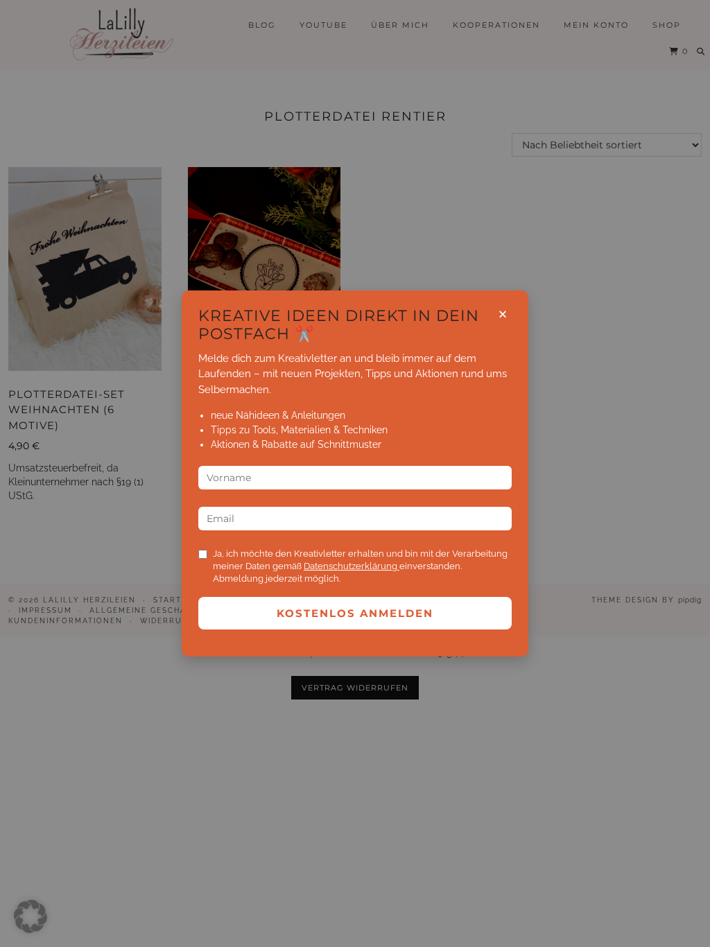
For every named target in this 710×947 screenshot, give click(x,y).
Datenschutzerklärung (351, 566)
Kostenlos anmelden (355, 613)
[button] (30, 916)
